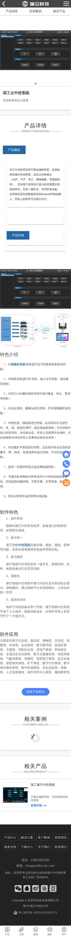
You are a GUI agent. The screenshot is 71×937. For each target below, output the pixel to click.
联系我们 (61, 847)
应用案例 (35, 11)
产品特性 (12, 11)
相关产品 (59, 11)
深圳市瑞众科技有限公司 (43, 900)
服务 (50, 934)
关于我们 (44, 847)
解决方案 (27, 837)
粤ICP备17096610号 (35, 906)
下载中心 (27, 847)
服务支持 (10, 847)
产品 (7, 934)
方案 (21, 934)
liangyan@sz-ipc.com (40, 865)
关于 (64, 934)
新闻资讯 (61, 837)
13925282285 (40, 860)
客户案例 (44, 837)
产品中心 (10, 837)
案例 (35, 934)
